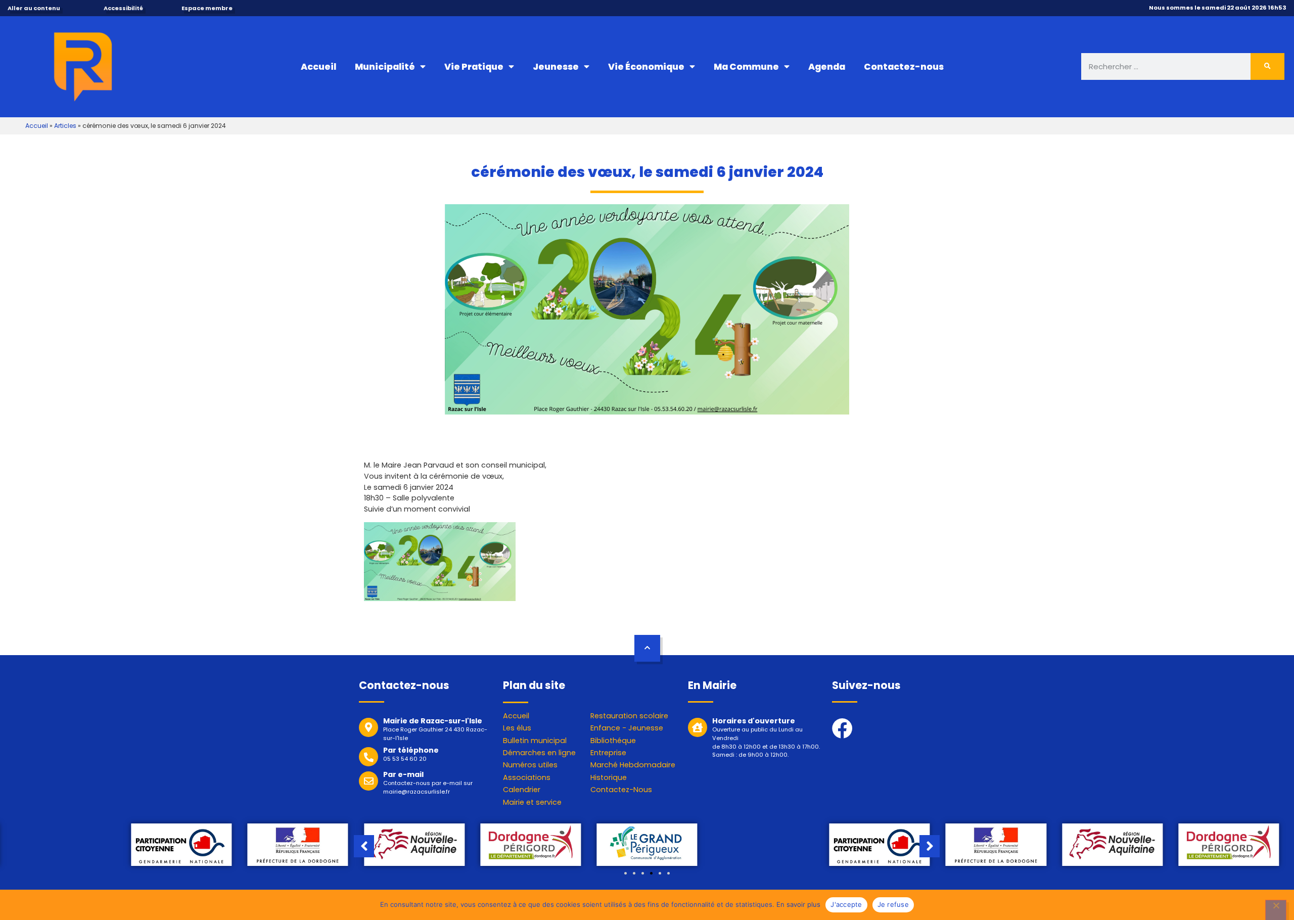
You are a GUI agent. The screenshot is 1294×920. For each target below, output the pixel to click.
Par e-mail (403, 774)
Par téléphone (411, 750)
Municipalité (385, 67)
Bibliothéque (613, 740)
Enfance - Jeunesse (626, 728)
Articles (65, 125)
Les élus (517, 728)
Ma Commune (746, 67)
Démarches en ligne (539, 753)
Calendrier (521, 790)
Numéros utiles (530, 765)
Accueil (318, 67)
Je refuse (893, 904)
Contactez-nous (904, 67)
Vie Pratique (473, 67)
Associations (526, 777)
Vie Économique (646, 67)
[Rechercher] (1268, 66)
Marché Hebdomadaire (632, 765)
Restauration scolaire (629, 716)
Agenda (826, 67)
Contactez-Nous (621, 790)
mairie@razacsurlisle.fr (416, 792)
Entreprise (608, 753)
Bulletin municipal (535, 740)
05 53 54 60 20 (405, 759)
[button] (625, 873)
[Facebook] (842, 728)
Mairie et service (532, 802)
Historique (608, 777)
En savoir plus (798, 904)
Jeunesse (556, 67)
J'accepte (846, 904)
